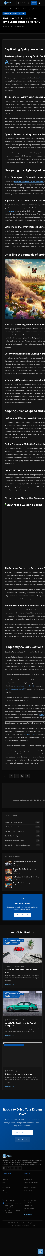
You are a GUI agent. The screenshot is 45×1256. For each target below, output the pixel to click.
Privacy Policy (25, 1225)
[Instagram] (4, 1168)
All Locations (28, 1214)
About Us (5, 1179)
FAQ (4, 1182)
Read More (8, 984)
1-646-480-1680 (10, 1200)
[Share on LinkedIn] (22, 776)
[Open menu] (39, 3)
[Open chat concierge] (40, 1251)
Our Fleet (5, 1177)
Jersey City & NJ (29, 1208)
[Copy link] (27, 776)
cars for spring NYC (30, 734)
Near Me (26, 1211)
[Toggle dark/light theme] (28, 3)
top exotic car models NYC (24, 686)
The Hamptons (28, 1205)
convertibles (9, 211)
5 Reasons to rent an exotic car (19, 1074)
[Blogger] (20, 1168)
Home (4, 9)
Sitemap (33, 1225)
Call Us (24, 1139)
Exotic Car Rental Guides (14, 13)
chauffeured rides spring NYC (15, 689)
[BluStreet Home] (7, 3)
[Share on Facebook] (11, 776)
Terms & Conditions (15, 1225)
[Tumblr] (16, 1168)
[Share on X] (16, 776)
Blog (11, 9)
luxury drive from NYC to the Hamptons (29, 182)
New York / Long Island (30, 1200)
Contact (5, 1185)
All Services (27, 1177)
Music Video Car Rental (31, 1185)
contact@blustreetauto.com (13, 1203)
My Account (6, 1187)
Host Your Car (28, 1179)
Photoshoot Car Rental (31, 1182)
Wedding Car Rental (30, 1187)
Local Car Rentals (8, 1193)
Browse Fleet (21, 915)
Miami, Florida (28, 1203)
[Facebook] (8, 1168)
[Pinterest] (12, 1168)
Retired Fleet (28, 1190)
